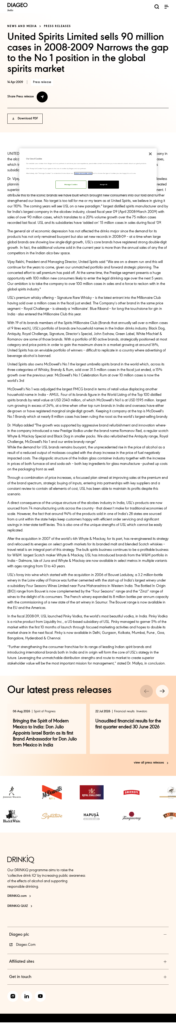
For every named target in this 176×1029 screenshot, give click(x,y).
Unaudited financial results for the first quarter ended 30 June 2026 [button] (128, 724)
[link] (12, 792)
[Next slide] (162, 691)
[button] (166, 6)
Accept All (103, 184)
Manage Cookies (70, 184)
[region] (88, 171)
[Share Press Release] (42, 96)
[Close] (150, 154)
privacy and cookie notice (83, 173)
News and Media (22, 26)
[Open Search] (156, 7)
